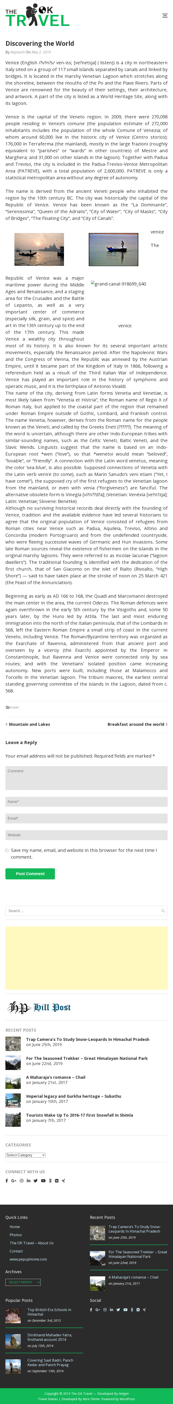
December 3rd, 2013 (46, 1320)
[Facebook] (6, 1180)
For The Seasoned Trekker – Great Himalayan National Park (87, 1058)
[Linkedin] (28, 1180)
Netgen (124, 1393)
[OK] (50, 1180)
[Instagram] (21, 1180)
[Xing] (63, 1180)
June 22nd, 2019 (47, 1063)
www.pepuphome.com (28, 1259)
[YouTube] (43, 1180)
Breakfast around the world (135, 724)
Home (15, 1226)
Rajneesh (18, 52)
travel (14, 707)
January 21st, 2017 (49, 1082)
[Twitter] (36, 1180)
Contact (16, 1251)
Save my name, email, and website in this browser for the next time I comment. (84, 853)
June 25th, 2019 (47, 1044)
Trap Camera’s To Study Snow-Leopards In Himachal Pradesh (87, 1039)
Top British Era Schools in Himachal (49, 1312)
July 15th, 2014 (42, 1346)
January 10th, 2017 (50, 1101)
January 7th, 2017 (49, 1120)
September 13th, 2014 (48, 1371)
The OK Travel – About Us (32, 1242)
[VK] (57, 1180)
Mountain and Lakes (29, 724)
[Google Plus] (13, 1180)
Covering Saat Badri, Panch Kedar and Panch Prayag (50, 1362)
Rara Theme (91, 1399)
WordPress (127, 1399)
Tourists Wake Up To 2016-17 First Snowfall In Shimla (79, 1115)
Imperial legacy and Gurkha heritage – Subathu (73, 1096)
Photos (16, 1234)
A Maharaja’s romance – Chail (55, 1077)
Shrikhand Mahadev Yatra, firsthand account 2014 (49, 1337)
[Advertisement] (86, 958)
